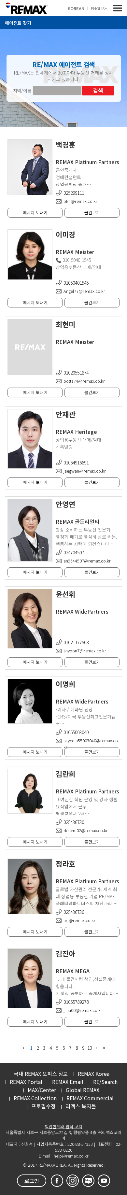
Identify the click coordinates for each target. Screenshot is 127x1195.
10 (89, 1048)
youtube (104, 1180)
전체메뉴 (117, 8)
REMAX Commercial (90, 1098)
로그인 (31, 1181)
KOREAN (76, 8)
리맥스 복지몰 (80, 1106)
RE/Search (105, 1082)
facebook (57, 1180)
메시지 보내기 (35, 212)
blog (88, 1180)
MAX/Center (42, 1090)
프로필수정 (43, 1106)
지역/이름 (22, 90)
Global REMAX (82, 1090)
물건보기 (92, 212)
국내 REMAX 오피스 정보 (41, 1073)
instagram (72, 1180)
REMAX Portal (26, 1082)
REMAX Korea (93, 1073)
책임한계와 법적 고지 (63, 1126)
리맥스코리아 (26, 8)
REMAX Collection (35, 1098)
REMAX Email (67, 1082)
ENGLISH (99, 8)
